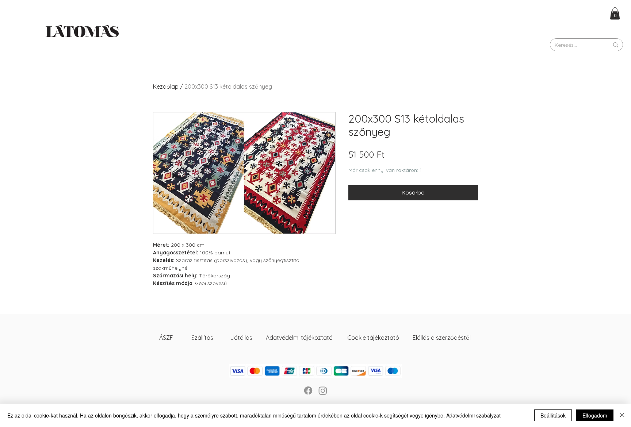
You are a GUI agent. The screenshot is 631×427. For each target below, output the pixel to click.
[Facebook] (308, 390)
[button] (615, 13)
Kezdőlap (166, 86)
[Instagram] (322, 390)
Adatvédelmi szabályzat (473, 415)
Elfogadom (594, 415)
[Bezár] (622, 415)
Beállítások (553, 415)
